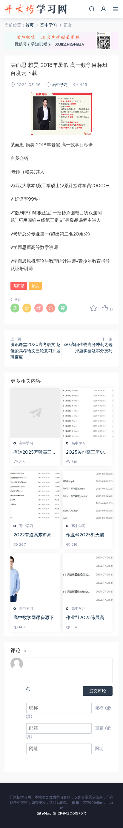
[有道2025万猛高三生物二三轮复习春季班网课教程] (35, 413)
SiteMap (44, 813)
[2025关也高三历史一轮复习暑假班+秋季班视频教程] (88, 413)
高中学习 (60, 85)
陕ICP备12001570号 (70, 813)
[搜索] (92, 8)
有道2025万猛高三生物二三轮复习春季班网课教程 (34, 452)
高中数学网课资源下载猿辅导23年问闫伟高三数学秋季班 (34, 618)
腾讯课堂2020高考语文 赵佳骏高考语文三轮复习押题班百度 (35, 351)
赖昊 (35, 286)
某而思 (18, 286)
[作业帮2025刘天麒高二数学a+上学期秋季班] (88, 495)
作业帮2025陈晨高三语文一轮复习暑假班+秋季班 (87, 618)
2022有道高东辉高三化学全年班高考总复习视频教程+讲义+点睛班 (34, 535)
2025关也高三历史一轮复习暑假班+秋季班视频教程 (87, 452)
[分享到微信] (14, 308)
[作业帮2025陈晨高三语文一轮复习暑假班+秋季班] (88, 578)
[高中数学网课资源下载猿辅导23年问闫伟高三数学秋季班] (35, 578)
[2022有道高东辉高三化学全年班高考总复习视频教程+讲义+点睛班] (35, 495)
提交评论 (97, 691)
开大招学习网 (35, 9)
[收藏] (93, 308)
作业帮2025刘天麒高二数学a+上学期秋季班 (87, 535)
